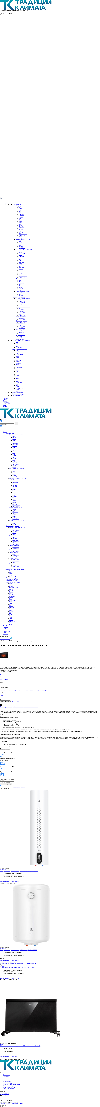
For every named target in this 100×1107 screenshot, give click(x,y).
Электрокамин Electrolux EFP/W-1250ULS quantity (13, 1059)
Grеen (17, 370)
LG (19, 228)
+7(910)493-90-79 (4, 1094)
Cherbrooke (22, 253)
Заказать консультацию (6, 784)
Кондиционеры (16, 204)
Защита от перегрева (5, 690)
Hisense (21, 229)
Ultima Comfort (23, 234)
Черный (2, 695)
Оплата (5, 401)
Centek (20, 208)
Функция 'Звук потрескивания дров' (38, 690)
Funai (20, 222)
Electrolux (21, 214)
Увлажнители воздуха (18, 394)
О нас (4, 405)
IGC (20, 270)
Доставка (5, 399)
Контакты (5, 406)
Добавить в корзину (5, 701)
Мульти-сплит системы (22, 278)
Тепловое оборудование (18, 297)
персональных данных (19, 787)
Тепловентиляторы (21, 316)
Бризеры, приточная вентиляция (21, 340)
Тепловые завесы (20, 323)
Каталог (5, 203)
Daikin (20, 211)
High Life (21, 227)
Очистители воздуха (17, 392)
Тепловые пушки (20, 329)
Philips (20, 336)
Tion (17, 346)
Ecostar (20, 242)
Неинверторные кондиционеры (24, 249)
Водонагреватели (20, 335)
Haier (20, 224)
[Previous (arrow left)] (0, 1106)
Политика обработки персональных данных (12, 1103)
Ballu (20, 207)
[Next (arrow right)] (2, 1106)
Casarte (20, 210)
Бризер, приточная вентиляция (11, 1084)
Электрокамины (20, 339)
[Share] (2, 1105)
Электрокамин (4, 679)
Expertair (21, 217)
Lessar (20, 271)
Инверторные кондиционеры (23, 206)
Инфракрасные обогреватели (23, 298)
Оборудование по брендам (19, 349)
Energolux (21, 215)
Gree (20, 218)
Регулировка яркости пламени (20, 690)
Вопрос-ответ (6, 403)
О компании (6, 1075)
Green (20, 220)
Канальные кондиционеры (23, 291)
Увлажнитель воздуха (9, 1087)
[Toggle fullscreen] (3, 1105)
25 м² (1, 674)
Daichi (20, 213)
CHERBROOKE (20, 354)
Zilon (20, 305)
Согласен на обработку (12, 787)
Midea (20, 236)
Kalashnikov (22, 302)
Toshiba (21, 232)
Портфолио (6, 402)
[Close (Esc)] (0, 1105)
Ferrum (20, 221)
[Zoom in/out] (5, 1105)
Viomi (20, 238)
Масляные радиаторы (21, 321)
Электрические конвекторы (23, 307)
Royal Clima (22, 235)
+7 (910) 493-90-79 (5, 12)
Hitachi (20, 225)
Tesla (20, 231)
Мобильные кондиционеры (23, 239)
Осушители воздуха (17, 395)
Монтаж (5, 398)
